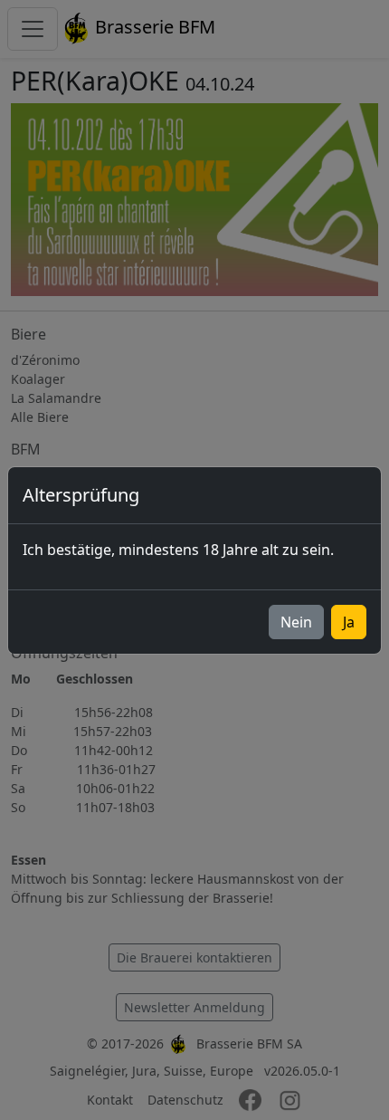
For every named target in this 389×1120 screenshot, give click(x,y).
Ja (349, 622)
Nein (296, 622)
